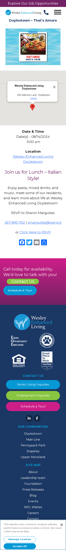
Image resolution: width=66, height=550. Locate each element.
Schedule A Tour (20, 290)
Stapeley (33, 451)
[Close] (53, 85)
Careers (33, 513)
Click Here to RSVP (35, 232)
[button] (32, 107)
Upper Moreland (33, 457)
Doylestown (33, 433)
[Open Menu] (57, 12)
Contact (33, 519)
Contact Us (22, 281)
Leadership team (33, 478)
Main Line (33, 439)
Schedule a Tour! (33, 406)
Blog (33, 495)
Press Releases (33, 489)
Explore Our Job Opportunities (33, 3)
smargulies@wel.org (44, 223)
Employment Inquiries (33, 395)
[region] (33, 535)
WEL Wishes (33, 507)
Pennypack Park (33, 445)
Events (33, 98)
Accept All (20, 546)
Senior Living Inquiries (33, 384)
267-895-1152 (15, 223)
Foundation (33, 483)
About (33, 472)
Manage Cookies (19, 539)
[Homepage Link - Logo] (24, 12)
